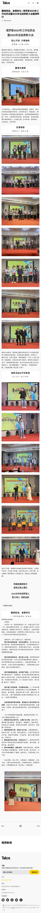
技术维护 (33, 907)
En (29, 3)
